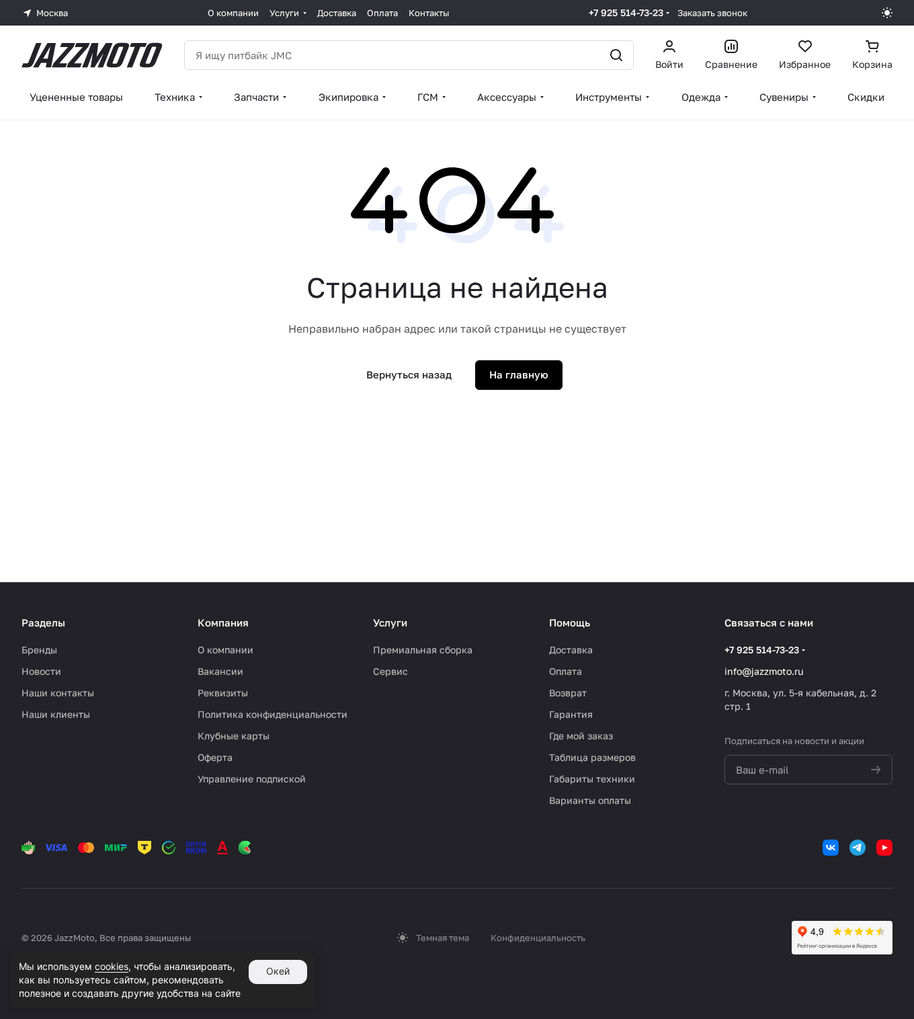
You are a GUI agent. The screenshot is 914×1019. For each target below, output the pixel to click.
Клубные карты (233, 735)
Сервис (390, 671)
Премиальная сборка (422, 649)
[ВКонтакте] (831, 848)
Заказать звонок (712, 12)
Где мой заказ (581, 735)
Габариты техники (592, 778)
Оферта (215, 757)
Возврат (568, 692)
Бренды (39, 649)
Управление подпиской (252, 778)
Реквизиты (223, 692)
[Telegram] (857, 848)
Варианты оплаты (590, 800)
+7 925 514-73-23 (626, 12)
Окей (278, 971)
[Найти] (616, 55)
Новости (41, 671)
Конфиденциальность (538, 937)
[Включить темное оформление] (887, 12)
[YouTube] (884, 848)
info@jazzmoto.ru (763, 671)
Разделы (43, 622)
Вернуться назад (409, 374)
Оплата (565, 671)
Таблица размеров (592, 757)
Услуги (390, 622)
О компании (225, 649)
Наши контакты (58, 692)
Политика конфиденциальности (272, 714)
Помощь (569, 622)
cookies (111, 966)
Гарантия (571, 714)
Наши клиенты (56, 714)
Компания (223, 622)
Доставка (571, 649)
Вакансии (220, 671)
